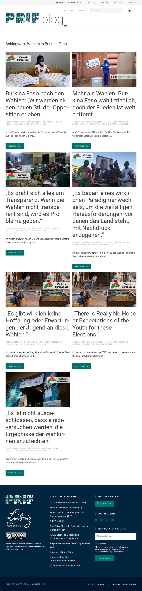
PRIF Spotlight (90, 124)
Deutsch (91, 2)
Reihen (81, 10)
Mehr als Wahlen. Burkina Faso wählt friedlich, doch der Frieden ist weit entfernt (104, 104)
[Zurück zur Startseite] (34, 18)
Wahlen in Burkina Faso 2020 (31, 124)
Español (118, 2)
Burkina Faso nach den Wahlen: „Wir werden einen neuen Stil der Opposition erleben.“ (37, 104)
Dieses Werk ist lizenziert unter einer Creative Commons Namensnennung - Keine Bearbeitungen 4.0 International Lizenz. (25, 546)
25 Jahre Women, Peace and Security (68, 502)
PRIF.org (90, 584)
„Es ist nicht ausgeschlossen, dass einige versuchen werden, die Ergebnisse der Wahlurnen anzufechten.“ (35, 427)
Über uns (68, 10)
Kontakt (101, 584)
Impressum (114, 584)
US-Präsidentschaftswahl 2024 (65, 565)
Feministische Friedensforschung (66, 507)
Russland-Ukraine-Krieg (61, 552)
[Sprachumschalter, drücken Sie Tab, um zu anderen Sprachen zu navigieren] (67, 25)
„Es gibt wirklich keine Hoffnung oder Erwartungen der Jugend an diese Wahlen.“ (37, 324)
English (105, 2)
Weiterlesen (14, 146)
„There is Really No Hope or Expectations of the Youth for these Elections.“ (104, 324)
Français (132, 2)
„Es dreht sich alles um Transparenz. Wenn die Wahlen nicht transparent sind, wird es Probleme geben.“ (35, 207)
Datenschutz (129, 584)
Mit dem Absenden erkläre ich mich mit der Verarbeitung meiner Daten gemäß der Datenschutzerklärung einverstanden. (113, 549)
